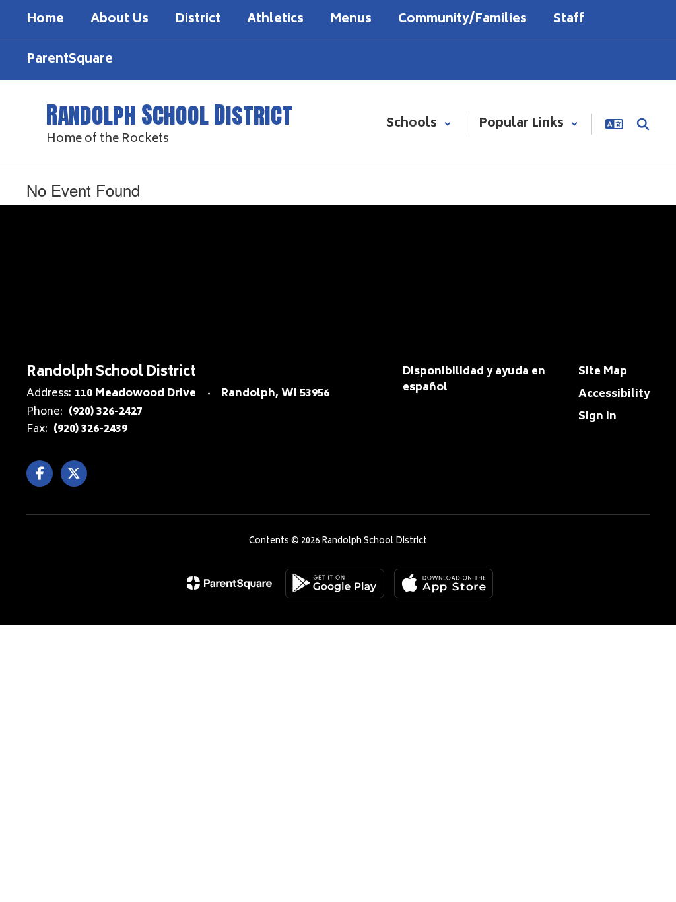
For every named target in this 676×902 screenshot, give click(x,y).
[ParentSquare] (229, 583)
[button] (419, 124)
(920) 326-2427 (106, 412)
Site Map (602, 372)
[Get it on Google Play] (334, 583)
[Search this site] (643, 124)
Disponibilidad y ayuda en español (474, 380)
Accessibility (614, 394)
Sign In (597, 416)
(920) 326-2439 (90, 429)
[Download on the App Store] (443, 583)
